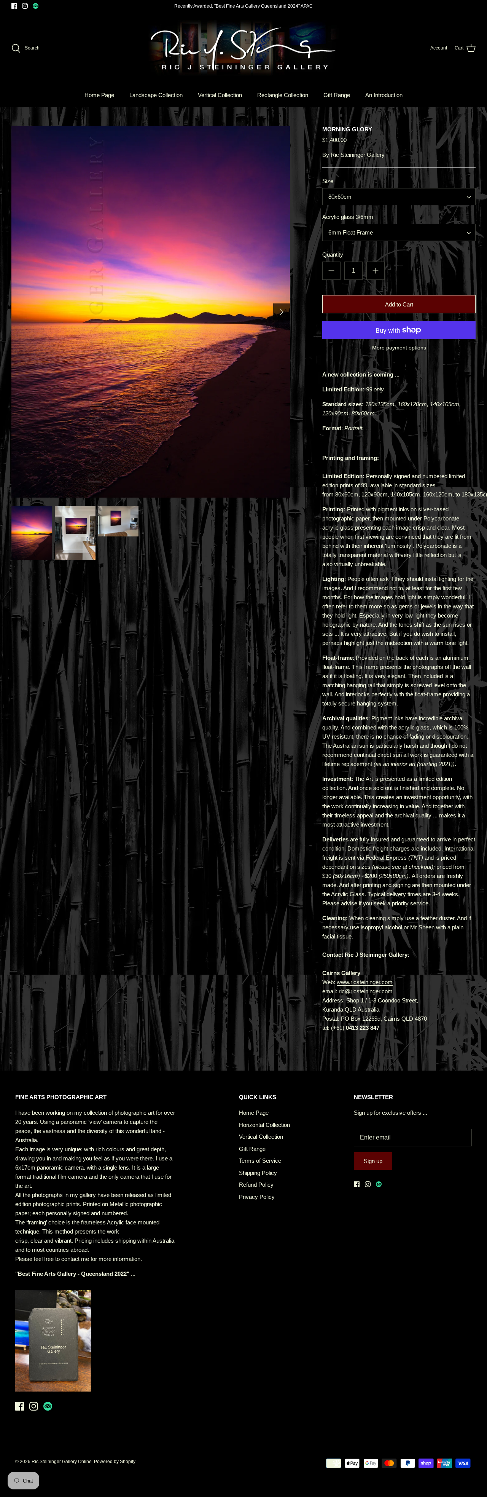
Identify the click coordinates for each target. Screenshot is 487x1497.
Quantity (332, 254)
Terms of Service (260, 1160)
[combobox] (399, 196)
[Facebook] (14, 6)
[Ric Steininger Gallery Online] (243, 48)
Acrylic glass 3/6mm (347, 217)
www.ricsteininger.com (365, 982)
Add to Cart (399, 304)
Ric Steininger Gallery (358, 155)
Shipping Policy (258, 1173)
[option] (150, 312)
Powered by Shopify (114, 1461)
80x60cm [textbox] (340, 196)
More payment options (399, 348)
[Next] (281, 311)
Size (327, 181)
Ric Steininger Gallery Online (62, 1461)
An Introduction (384, 95)
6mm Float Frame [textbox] (350, 232)
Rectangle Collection (282, 95)
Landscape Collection (156, 95)
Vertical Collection (220, 95)
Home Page (99, 95)
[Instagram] (25, 6)
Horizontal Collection (264, 1125)
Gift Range (336, 95)
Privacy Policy (257, 1197)
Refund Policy (256, 1184)
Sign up (373, 1161)
